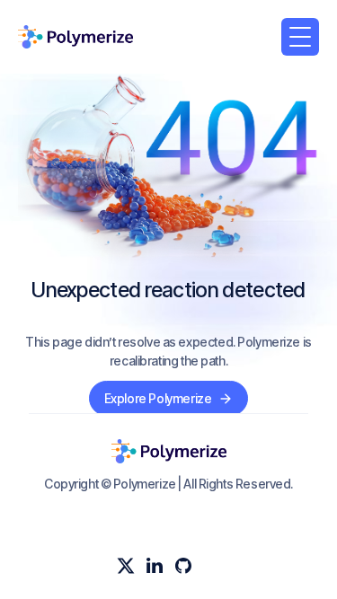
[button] (300, 37)
